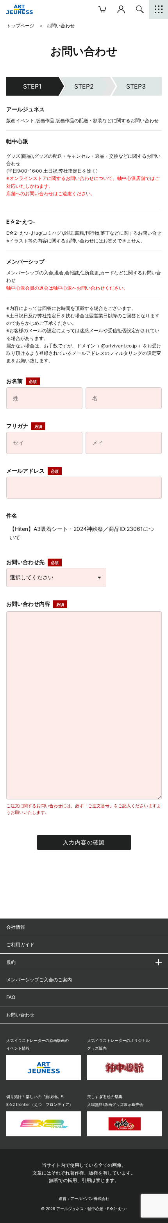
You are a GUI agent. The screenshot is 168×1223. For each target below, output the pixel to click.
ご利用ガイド (20, 944)
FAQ (10, 997)
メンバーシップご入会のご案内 (39, 980)
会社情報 (15, 927)
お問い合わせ (20, 1015)
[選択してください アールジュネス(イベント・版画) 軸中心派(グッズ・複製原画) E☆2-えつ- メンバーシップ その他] (56, 577)
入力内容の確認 (84, 842)
